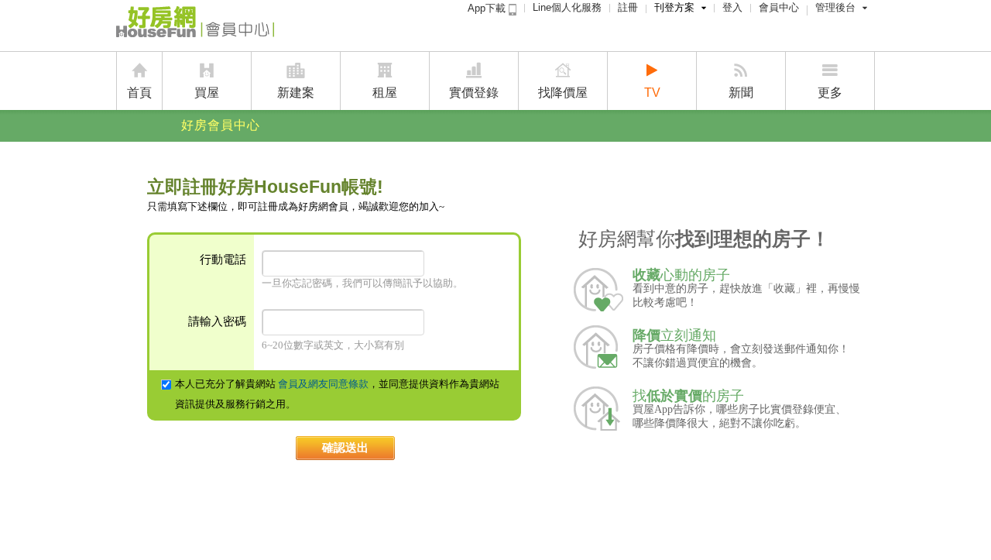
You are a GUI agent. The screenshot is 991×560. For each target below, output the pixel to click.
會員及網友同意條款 (323, 384)
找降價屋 (563, 92)
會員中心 (779, 7)
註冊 (628, 7)
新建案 (295, 92)
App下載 (488, 8)
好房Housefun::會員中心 (195, 24)
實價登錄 (474, 92)
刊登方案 (674, 7)
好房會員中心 (220, 125)
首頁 (139, 92)
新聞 (741, 92)
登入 (732, 7)
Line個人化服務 (567, 7)
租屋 (384, 92)
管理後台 (835, 7)
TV (652, 92)
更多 (830, 92)
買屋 (206, 92)
